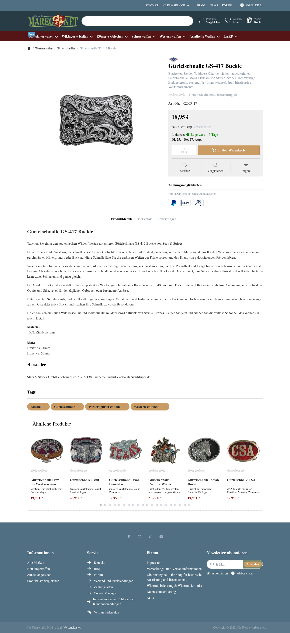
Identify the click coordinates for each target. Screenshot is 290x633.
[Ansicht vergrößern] (94, 124)
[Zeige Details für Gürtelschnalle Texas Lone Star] (125, 450)
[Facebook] (128, 536)
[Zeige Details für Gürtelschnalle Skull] (86, 450)
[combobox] (137, 21)
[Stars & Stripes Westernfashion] (173, 59)
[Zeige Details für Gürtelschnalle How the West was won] (47, 450)
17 (175, 505)
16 (171, 505)
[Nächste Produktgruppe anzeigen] (258, 470)
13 (157, 505)
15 (166, 505)
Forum (227, 5)
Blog (201, 5)
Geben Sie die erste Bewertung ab (213, 94)
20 (189, 505)
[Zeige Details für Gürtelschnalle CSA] (243, 450)
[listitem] (94, 124)
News (214, 5)
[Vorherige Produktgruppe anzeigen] (32, 470)
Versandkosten (202, 127)
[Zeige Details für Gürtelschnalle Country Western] (164, 450)
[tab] (121, 219)
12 (152, 505)
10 (143, 505)
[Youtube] (161, 536)
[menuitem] (43, 36)
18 (180, 505)
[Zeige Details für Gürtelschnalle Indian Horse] (204, 450)
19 (185, 505)
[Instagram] (139, 536)
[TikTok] (150, 536)
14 (161, 505)
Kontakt (152, 5)
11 (147, 505)
